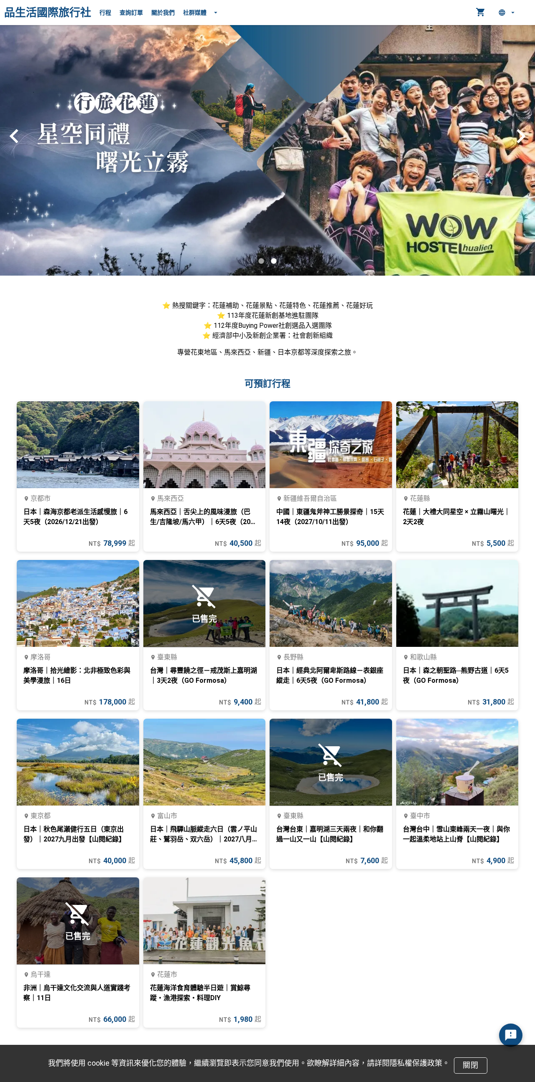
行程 (105, 12)
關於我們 (163, 12)
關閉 (470, 1065)
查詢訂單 (131, 12)
